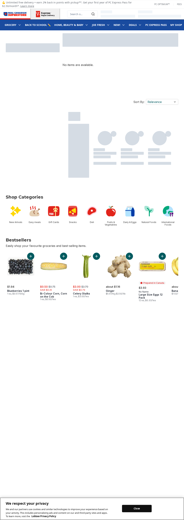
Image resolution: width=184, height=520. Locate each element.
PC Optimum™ (162, 4)
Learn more (27, 6)
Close (137, 508)
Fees (179, 4)
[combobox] (82, 14)
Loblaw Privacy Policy (43, 516)
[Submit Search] (93, 14)
